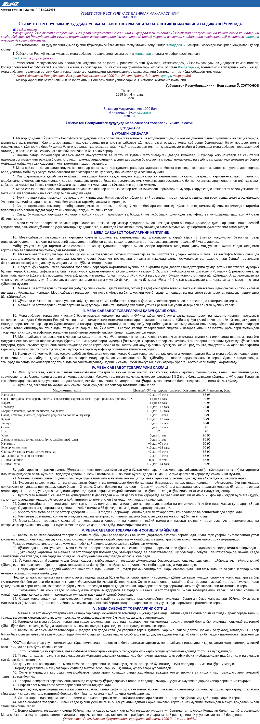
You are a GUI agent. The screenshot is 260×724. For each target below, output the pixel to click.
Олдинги (19, 58)
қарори (166, 76)
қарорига (252, 36)
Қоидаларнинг (188, 67)
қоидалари (143, 53)
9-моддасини (175, 45)
